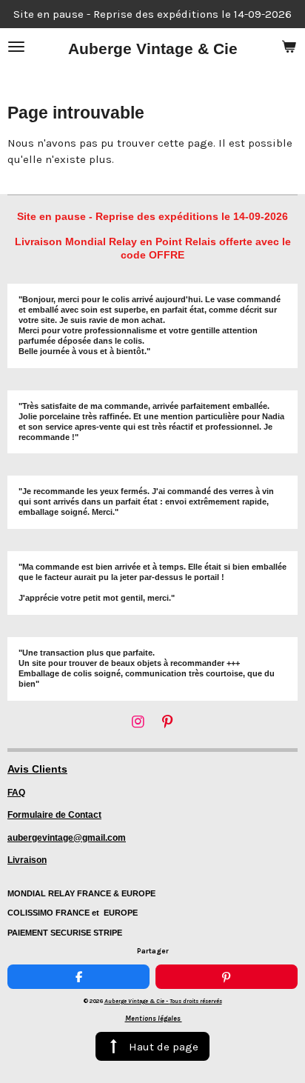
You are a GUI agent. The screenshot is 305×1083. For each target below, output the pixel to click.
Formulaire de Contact (54, 815)
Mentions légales (153, 1018)
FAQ (16, 792)
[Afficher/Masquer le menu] (16, 46)
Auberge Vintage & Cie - (163, 1000)
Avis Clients (37, 769)
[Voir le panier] (288, 46)
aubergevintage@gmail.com (66, 838)
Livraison (27, 860)
